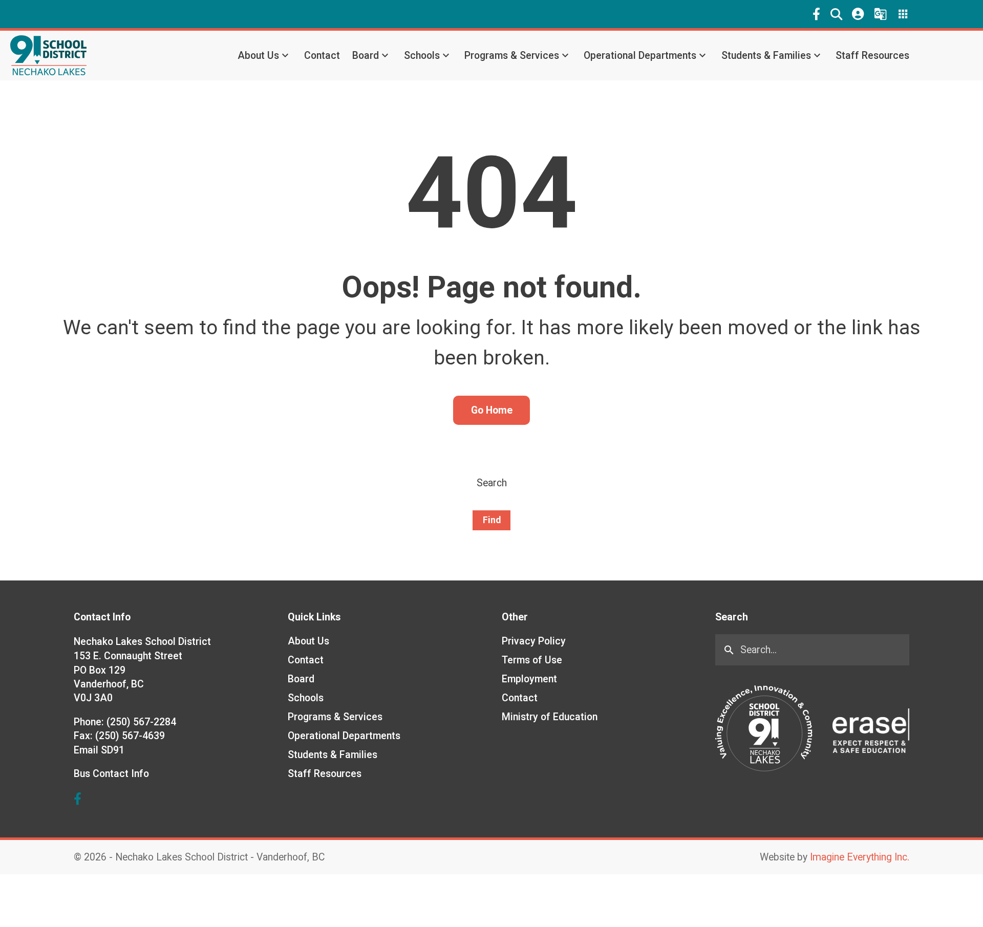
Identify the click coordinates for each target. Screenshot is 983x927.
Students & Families (766, 55)
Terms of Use (532, 660)
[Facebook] (816, 14)
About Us (258, 55)
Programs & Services (511, 55)
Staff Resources (872, 55)
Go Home (491, 410)
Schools (422, 55)
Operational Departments (640, 55)
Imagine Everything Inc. (859, 857)
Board (365, 55)
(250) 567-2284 (141, 722)
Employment (529, 679)
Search (492, 483)
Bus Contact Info (111, 774)
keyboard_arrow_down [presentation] (285, 55)
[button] (836, 14)
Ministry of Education (549, 717)
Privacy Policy (534, 641)
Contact (322, 55)
